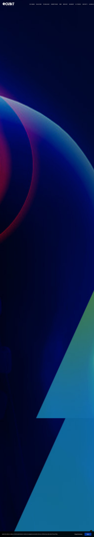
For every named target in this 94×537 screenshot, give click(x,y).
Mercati (65, 4)
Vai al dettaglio (32, 280)
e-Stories (78, 4)
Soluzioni (38, 4)
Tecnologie (46, 4)
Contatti (85, 4)
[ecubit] (15, 4)
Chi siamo (32, 4)
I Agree (88, 534)
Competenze (54, 4)
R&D (60, 4)
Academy (71, 4)
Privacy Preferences (78, 534)
